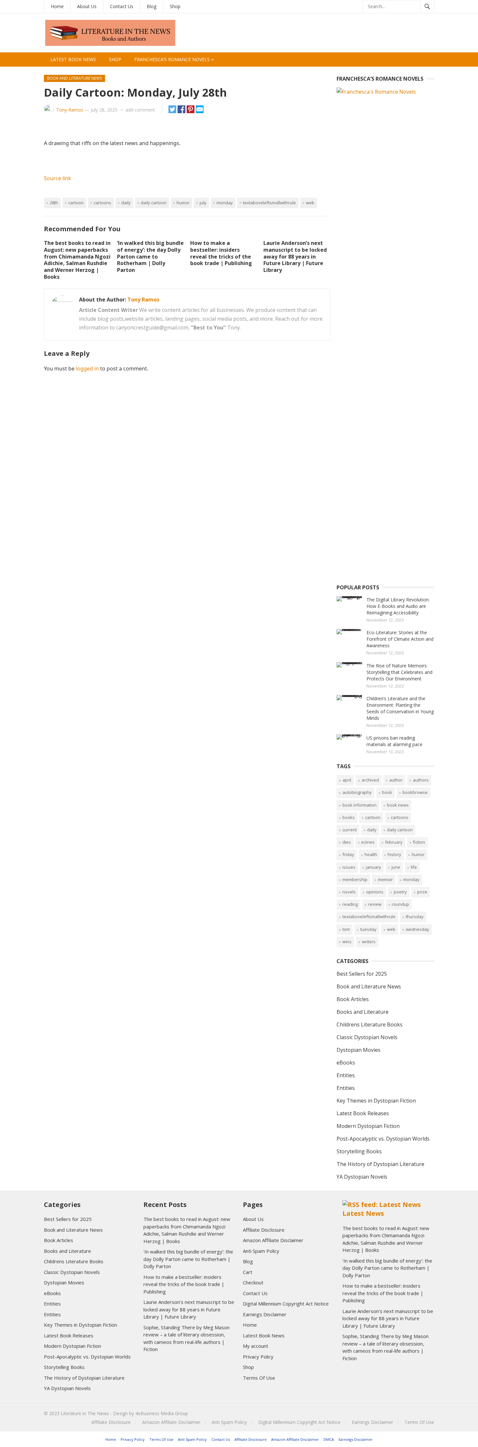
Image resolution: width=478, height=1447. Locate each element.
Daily (126, 203)
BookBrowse (415, 792)
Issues (348, 867)
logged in (87, 368)
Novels (349, 892)
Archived (370, 780)
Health (371, 854)
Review (374, 904)
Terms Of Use (259, 1377)
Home (57, 6)
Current (349, 830)
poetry (400, 892)
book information (359, 805)
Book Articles (353, 999)
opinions (374, 892)
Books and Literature (363, 1011)
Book (387, 792)
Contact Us (121, 6)
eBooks (346, 1062)
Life (414, 867)
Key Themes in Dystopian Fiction (376, 1100)
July (203, 203)
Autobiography (357, 792)
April (346, 780)
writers (369, 942)
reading (350, 904)
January (373, 867)
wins (347, 942)
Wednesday (417, 929)
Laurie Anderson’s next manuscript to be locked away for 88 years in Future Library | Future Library (295, 256)
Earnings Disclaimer (264, 1314)
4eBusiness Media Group (161, 1413)
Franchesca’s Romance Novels (172, 59)
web (310, 203)
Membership (354, 879)
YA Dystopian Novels (362, 1176)
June (396, 867)
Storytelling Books (359, 1151)
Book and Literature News (74, 78)
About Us (87, 6)
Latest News (363, 1213)
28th (54, 203)
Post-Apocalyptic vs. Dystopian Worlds (383, 1138)
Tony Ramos (69, 110)
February (394, 842)
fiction (419, 842)
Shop (175, 6)
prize (422, 892)
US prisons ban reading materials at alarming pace (394, 741)
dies (346, 842)
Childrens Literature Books (370, 1024)
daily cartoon (153, 203)
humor (183, 203)
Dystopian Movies (358, 1049)
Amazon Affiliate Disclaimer (273, 1240)
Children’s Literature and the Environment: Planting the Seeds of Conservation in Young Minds (400, 708)
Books (348, 817)
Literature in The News (85, 1413)
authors (421, 780)
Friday (348, 854)
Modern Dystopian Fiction (368, 1126)
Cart (247, 1272)
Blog (151, 6)
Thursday (415, 916)
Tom (346, 929)
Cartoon (76, 203)
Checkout (253, 1282)
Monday (225, 203)
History (394, 854)
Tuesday (368, 929)
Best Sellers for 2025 (362, 973)
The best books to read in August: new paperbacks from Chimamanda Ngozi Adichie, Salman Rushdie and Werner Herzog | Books (77, 259)
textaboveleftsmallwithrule (269, 203)
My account (255, 1346)
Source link (57, 178)
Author (396, 780)
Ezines (368, 842)
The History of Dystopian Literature (380, 1164)
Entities (346, 1075)
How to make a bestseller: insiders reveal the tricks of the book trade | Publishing (221, 253)
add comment (140, 110)
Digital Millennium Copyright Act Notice (286, 1303)
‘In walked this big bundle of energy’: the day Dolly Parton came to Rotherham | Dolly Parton (150, 256)
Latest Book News (73, 59)
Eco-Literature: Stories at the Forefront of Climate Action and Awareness (399, 639)
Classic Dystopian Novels (367, 1037)
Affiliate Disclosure (264, 1229)
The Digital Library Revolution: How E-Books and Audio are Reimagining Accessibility (398, 606)
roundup (400, 904)
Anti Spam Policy (261, 1251)
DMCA (329, 1439)
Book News (398, 805)
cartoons (102, 203)
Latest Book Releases (363, 1113)
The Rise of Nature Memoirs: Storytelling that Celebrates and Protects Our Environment (399, 672)
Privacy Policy (258, 1356)
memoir (385, 879)
